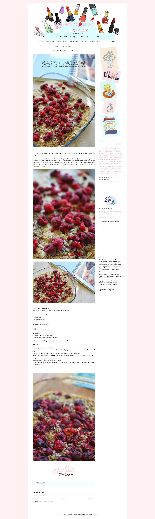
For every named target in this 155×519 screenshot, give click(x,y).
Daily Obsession (105, 152)
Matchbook (102, 163)
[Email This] (37, 483)
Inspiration (112, 161)
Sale (118, 166)
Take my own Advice (110, 170)
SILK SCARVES (74, 41)
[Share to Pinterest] (44, 483)
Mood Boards (109, 163)
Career (104, 150)
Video (107, 171)
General (102, 159)
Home (64, 499)
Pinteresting (109, 165)
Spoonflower (107, 168)
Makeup (119, 161)
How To (104, 161)
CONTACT (113, 41)
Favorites (101, 157)
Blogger (95, 514)
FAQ (120, 155)
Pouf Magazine (117, 165)
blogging (115, 148)
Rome (115, 166)
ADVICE (92, 41)
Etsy (113, 155)
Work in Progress (107, 173)
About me (101, 148)
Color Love (114, 150)
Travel (103, 171)
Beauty (111, 148)
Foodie (39, 485)
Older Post (91, 499)
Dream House (115, 153)
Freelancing (117, 157)
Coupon (119, 150)
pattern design (102, 165)
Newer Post (36, 499)
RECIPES (99, 41)
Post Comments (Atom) (46, 501)
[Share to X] (40, 483)
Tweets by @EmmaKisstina (106, 217)
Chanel (108, 150)
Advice (106, 148)
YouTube (114, 173)
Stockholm (114, 168)
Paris (120, 163)
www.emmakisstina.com (113, 266)
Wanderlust (112, 171)
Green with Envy (112, 159)
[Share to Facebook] (42, 483)
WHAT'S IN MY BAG (61, 41)
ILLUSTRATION (50, 41)
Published (102, 166)
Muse (116, 163)
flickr (105, 157)
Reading (107, 166)
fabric (117, 155)
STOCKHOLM (84, 41)
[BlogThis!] (39, 483)
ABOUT (41, 41)
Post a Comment (39, 495)
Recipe (42, 485)
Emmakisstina (104, 155)
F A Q (106, 41)
